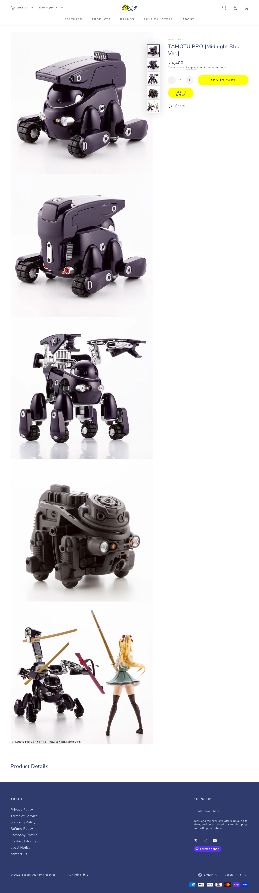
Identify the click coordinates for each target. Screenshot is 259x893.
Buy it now (180, 93)
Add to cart (223, 80)
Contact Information (27, 841)
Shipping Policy (23, 822)
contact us (19, 854)
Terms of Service (24, 816)
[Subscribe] (245, 811)
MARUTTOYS (175, 39)
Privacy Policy (22, 809)
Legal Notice (21, 847)
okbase (26, 874)
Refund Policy (22, 828)
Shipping (191, 67)
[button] (224, 7)
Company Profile (24, 835)
